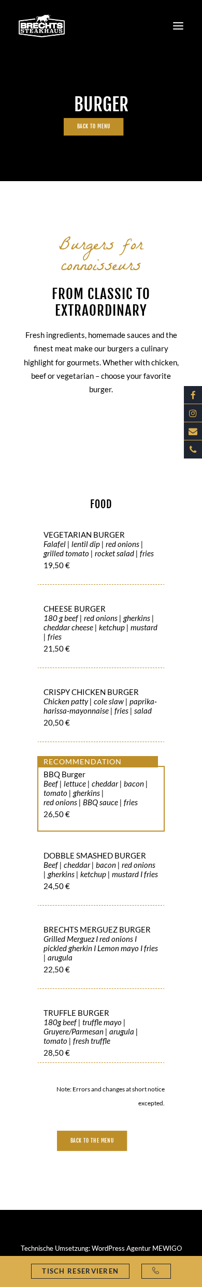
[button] (178, 25)
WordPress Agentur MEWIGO (137, 1248)
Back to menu (93, 127)
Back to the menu (92, 1140)
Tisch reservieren (80, 1271)
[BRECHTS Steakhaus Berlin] (42, 25)
